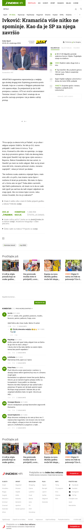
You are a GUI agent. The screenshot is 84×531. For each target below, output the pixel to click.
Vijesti (45, 3)
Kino (56, 492)
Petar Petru (12, 367)
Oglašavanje (6, 519)
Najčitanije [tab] (66, 48)
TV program (59, 488)
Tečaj (57, 485)
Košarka (69, 15)
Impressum (39, 519)
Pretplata (32, 3)
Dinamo (47, 15)
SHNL (62, 15)
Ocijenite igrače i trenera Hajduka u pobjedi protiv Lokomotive (67, 88)
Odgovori (45, 498)
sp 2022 (23, 245)
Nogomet (39, 15)
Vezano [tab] (76, 48)
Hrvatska (5, 488)
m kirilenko (11, 357)
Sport (53, 3)
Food (30, 495)
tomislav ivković (9, 245)
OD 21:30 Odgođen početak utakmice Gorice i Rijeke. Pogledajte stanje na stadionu (68, 56)
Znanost (5, 505)
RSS (56, 498)
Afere (4, 512)
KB (4, 341)
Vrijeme (57, 495)
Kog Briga (11, 339)
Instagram (75, 492)
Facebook (75, 485)
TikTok (74, 495)
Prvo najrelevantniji (23, 308)
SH (4, 416)
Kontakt (30, 519)
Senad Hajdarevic (14, 415)
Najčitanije (30, 15)
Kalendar (5, 509)
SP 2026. (12, 15)
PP (4, 369)
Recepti (44, 488)
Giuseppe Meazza (14, 402)
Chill (30, 509)
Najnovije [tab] (55, 48)
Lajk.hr (44, 492)
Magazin (32, 481)
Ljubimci (31, 492)
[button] (5, 265)
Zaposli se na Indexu (19, 519)
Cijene (75, 3)
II (4, 314)
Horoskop (32, 512)
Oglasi (68, 3)
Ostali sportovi (20, 509)
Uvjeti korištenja (50, 519)
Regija (4, 492)
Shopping (32, 485)
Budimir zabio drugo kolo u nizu (67, 64)
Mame (31, 498)
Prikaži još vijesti (65, 96)
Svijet (4, 485)
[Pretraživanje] (80, 9)
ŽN (11, 329)
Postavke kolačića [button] (63, 519)
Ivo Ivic (10, 313)
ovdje (12, 222)
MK (4, 358)
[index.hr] (14, 3)
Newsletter (72, 505)
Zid (39, 3)
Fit (29, 505)
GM (4, 403)
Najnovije (21, 15)
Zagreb (4, 495)
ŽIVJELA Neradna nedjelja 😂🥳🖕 (25, 329)
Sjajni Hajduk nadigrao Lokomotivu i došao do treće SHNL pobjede (68, 80)
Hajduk (55, 15)
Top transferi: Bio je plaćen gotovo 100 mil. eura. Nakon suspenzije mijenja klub (68, 72)
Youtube (74, 488)
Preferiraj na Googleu (73, 42)
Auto (30, 502)
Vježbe (44, 495)
